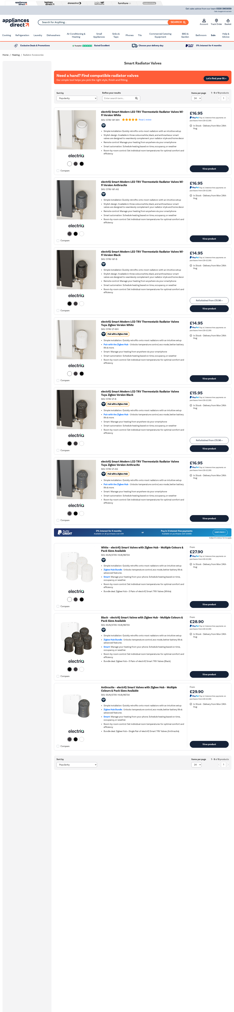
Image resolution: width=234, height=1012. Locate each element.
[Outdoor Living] (148, 3)
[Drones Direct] (73, 3)
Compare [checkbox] (64, 170)
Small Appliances (99, 35)
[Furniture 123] (123, 3)
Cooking (6, 35)
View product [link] (209, 168)
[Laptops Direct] (48, 3)
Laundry (38, 35)
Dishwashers (53, 35)
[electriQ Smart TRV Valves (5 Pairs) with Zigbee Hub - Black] (76, 654)
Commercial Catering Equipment (160, 35)
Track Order (216, 24)
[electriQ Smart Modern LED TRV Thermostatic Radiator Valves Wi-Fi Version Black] (76, 288)
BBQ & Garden (185, 35)
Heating (16, 55)
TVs (140, 35)
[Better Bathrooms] (98, 3)
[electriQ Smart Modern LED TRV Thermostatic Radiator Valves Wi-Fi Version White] (76, 148)
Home (5, 55)
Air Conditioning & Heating (76, 35)
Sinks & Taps (116, 35)
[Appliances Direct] (21, 3)
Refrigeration (22, 35)
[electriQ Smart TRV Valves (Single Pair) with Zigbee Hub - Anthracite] (76, 724)
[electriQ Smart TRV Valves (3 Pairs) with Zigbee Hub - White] (76, 584)
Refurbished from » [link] (209, 300)
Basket (228, 24)
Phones (130, 35)
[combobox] (113, 22)
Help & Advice (225, 35)
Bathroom (201, 35)
